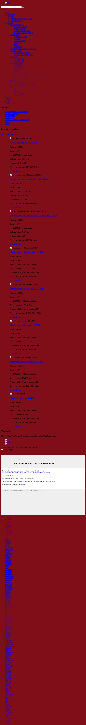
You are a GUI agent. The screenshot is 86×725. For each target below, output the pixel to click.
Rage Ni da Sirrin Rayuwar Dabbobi (23, 49)
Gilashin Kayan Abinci (22, 53)
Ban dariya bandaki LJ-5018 (23, 143)
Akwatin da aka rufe (21, 73)
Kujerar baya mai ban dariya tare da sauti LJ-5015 (33, 216)
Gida (7, 13)
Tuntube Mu (9, 103)
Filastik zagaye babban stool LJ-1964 (27, 252)
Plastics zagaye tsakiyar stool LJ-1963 (27, 289)
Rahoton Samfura (16, 21)
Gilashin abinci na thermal (23, 33)
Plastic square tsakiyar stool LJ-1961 (27, 361)
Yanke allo (18, 65)
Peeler (16, 71)
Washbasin (18, 47)
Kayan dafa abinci (16, 63)
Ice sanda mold (19, 67)
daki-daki (19, 171)
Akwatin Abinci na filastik (23, 55)
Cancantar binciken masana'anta (21, 19)
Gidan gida (14, 57)
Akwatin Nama (19, 95)
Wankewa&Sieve (20, 79)
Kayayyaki (9, 23)
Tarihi (12, 17)
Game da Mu (10, 15)
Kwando (17, 91)
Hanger (17, 39)
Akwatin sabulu (20, 41)
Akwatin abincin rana (22, 83)
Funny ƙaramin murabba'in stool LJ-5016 (29, 179)
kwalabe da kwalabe (17, 25)
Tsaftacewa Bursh (20, 37)
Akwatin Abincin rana (18, 81)
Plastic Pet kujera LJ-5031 (22, 398)
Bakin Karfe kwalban (22, 31)
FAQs (7, 101)
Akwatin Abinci (15, 51)
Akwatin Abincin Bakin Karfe (25, 85)
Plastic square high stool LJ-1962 (25, 325)
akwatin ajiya (19, 93)
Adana (16, 77)
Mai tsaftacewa (15, 35)
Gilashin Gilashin (20, 27)
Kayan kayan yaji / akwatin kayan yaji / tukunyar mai (33, 75)
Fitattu (7, 97)
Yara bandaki (19, 61)
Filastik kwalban (20, 29)
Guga (16, 89)
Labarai (8, 99)
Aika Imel (4, 452)
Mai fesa (17, 43)
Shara (16, 45)
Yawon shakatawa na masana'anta (17, 120)
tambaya (13, 171)
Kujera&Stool (19, 59)
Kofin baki (18, 69)
